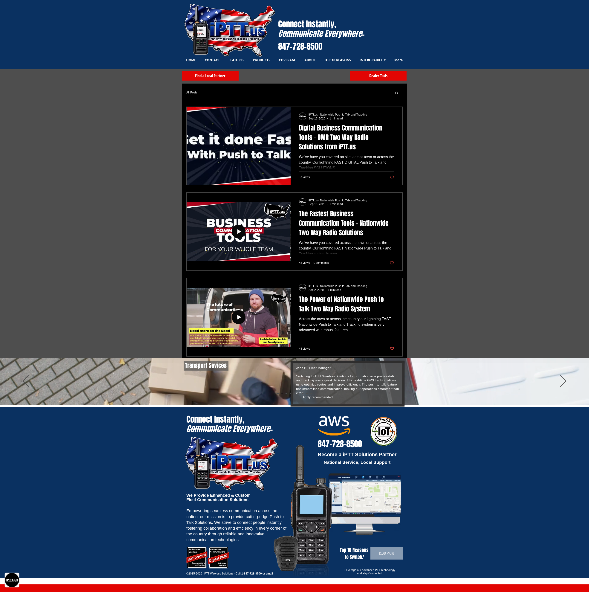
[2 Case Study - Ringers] (311, 393)
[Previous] (26, 381)
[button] (397, 93)
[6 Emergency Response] (298, 393)
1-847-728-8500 (251, 573)
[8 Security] (307, 393)
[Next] (563, 381)
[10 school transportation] (278, 393)
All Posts (191, 92)
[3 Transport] (282, 393)
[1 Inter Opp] (290, 393)
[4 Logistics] (286, 393)
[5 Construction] (294, 393)
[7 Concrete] (302, 393)
